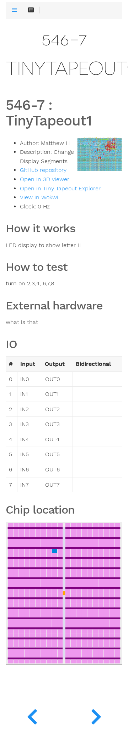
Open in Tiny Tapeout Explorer (60, 188)
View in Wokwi (39, 197)
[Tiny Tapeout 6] (96, 715)
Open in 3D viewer (44, 179)
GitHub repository (43, 170)
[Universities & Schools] (32, 715)
